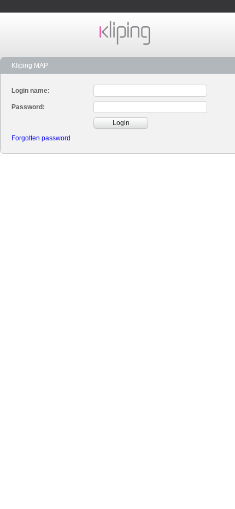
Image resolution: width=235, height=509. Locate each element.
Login (121, 123)
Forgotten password (40, 138)
